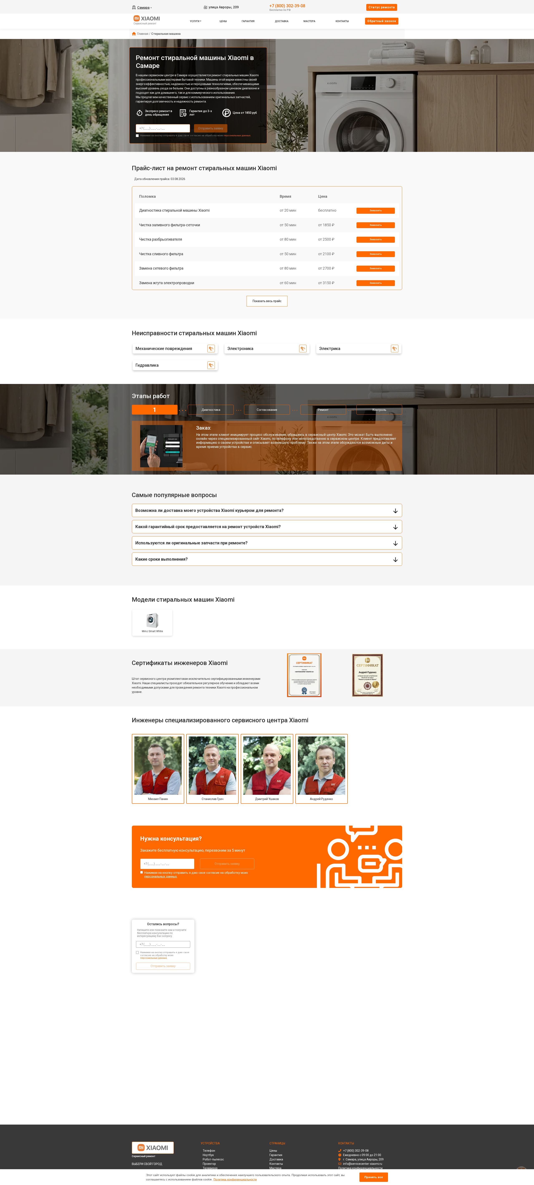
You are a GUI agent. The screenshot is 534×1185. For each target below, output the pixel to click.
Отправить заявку (210, 128)
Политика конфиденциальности (235, 1179)
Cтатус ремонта (382, 7)
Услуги (194, 21)
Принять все (373, 1177)
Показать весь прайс (267, 301)
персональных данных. (237, 135)
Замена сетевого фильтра (161, 268)
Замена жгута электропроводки (166, 283)
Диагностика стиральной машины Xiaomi (174, 210)
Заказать (376, 210)
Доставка (281, 21)
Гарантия (248, 21)
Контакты (342, 21)
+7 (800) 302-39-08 (287, 5)
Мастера (309, 21)
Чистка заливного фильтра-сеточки (169, 225)
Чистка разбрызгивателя (160, 239)
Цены (223, 21)
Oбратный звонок (381, 21)
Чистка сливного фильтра (161, 254)
